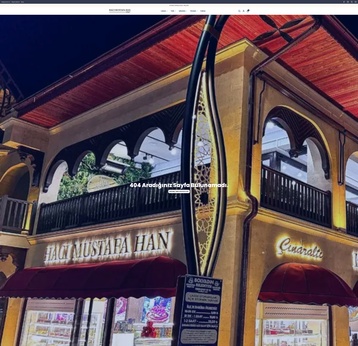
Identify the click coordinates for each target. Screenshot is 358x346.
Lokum (163, 11)
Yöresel (193, 11)
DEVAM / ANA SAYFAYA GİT (179, 191)
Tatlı (172, 11)
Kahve (203, 11)
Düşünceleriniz (16, 2)
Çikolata (182, 11)
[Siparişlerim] (243, 11)
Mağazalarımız (5, 2)
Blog (22, 2)
